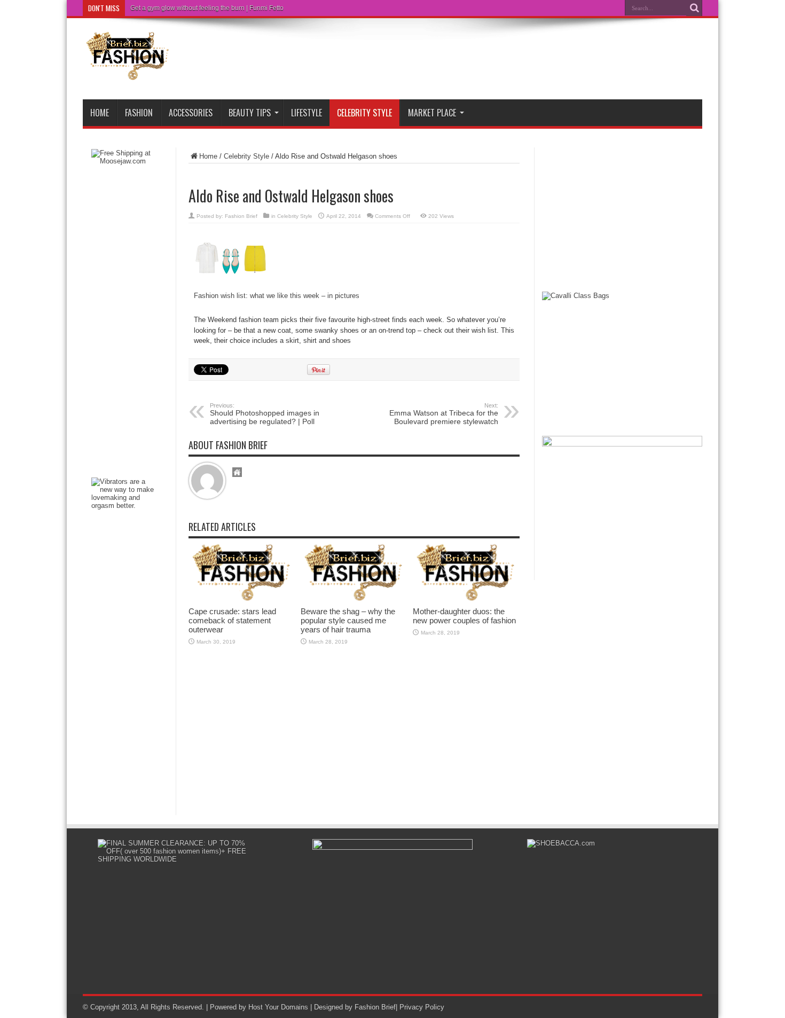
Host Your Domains (278, 1007)
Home (99, 112)
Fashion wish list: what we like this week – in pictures (276, 296)
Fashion (139, 112)
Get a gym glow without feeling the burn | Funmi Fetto (207, 8)
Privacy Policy (421, 1007)
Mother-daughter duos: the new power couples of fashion (464, 616)
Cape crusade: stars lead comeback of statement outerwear (232, 620)
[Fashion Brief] (128, 72)
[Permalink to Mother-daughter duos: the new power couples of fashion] (466, 599)
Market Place (432, 112)
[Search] (694, 8)
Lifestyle (306, 112)
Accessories (191, 112)
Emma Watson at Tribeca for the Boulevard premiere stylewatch (443, 414)
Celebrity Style (364, 112)
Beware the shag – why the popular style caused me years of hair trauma (348, 620)
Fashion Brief (241, 216)
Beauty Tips (250, 112)
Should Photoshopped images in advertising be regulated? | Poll (264, 414)
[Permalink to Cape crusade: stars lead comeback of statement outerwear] (242, 599)
